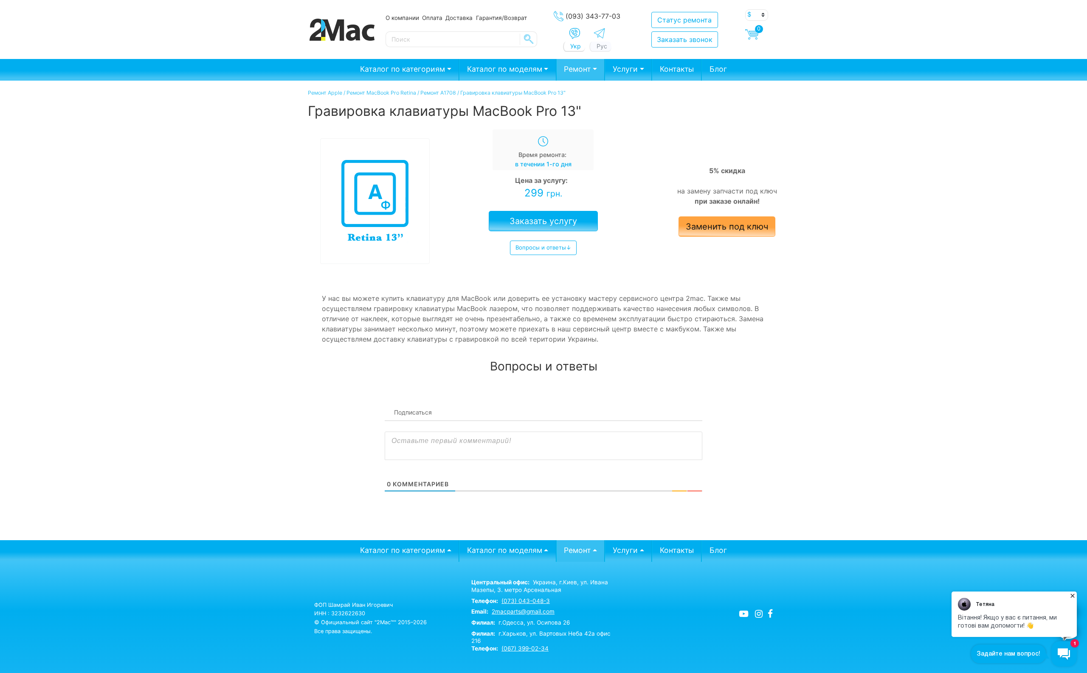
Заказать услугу (543, 221)
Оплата (432, 17)
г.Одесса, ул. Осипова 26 (520, 622)
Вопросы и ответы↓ (543, 247)
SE (528, 39)
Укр (575, 46)
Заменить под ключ (727, 227)
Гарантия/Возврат (501, 17)
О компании (402, 17)
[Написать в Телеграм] (599, 33)
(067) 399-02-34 (525, 648)
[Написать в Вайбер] (574, 33)
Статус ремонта (684, 20)
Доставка (459, 17)
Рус (602, 46)
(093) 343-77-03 (593, 16)
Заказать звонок (684, 39)
